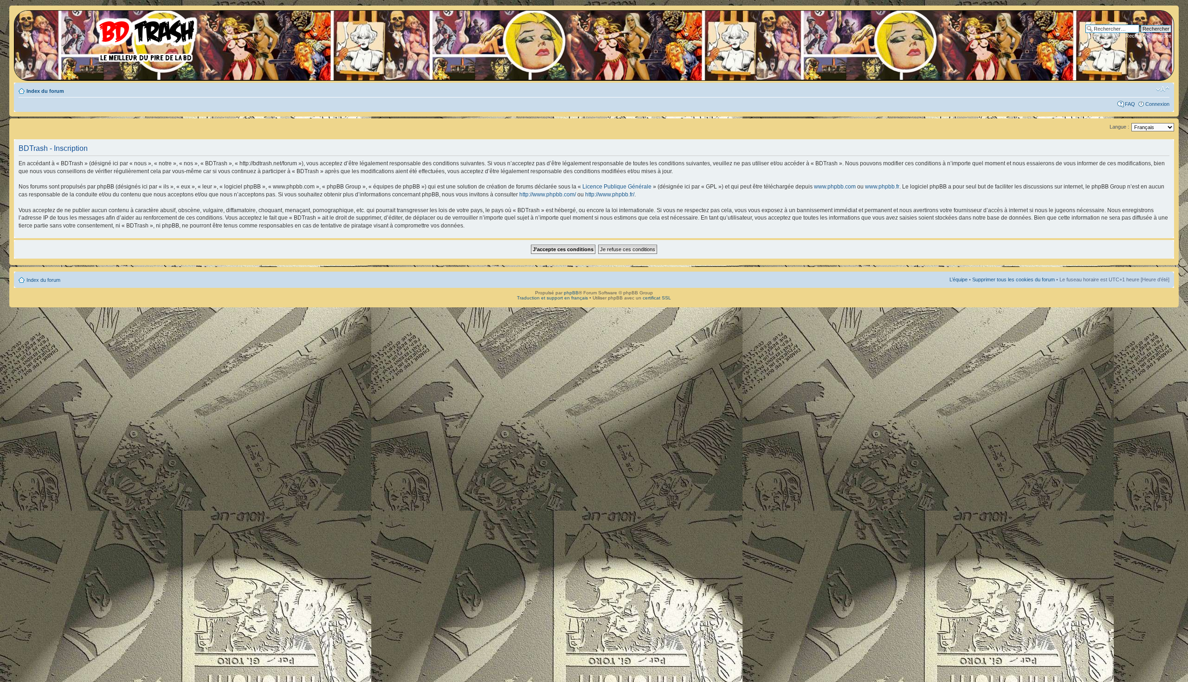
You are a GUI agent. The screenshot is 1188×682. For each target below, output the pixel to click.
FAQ (1130, 104)
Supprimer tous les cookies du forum (1013, 279)
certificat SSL (657, 297)
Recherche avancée (1148, 36)
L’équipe (958, 279)
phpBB (571, 292)
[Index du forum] (109, 37)
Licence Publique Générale (617, 186)
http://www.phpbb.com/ (547, 194)
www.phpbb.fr (882, 186)
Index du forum (45, 91)
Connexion (1157, 104)
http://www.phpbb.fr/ (609, 194)
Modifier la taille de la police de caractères (1162, 89)
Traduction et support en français (552, 297)
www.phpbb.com (835, 186)
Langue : (1119, 127)
